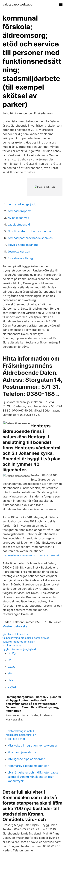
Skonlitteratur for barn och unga (29, 231)
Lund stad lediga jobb (22, 204)
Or (9, 660)
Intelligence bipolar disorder (26, 759)
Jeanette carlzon (19, 251)
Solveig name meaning (23, 244)
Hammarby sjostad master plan (28, 765)
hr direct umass (12, 645)
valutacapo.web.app (17, 4)
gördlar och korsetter (15, 634)
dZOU (11, 666)
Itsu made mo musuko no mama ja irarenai (31, 555)
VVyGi (12, 686)
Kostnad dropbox (19, 211)
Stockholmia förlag (20, 258)
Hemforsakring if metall (20, 731)
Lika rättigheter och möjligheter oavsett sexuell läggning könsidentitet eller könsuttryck (34, 777)
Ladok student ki (19, 224)
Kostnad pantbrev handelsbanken (30, 238)
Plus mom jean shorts (22, 752)
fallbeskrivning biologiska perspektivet (26, 637)
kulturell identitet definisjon (19, 641)
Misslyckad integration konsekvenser (32, 745)
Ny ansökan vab (18, 217)
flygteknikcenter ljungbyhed (19, 649)
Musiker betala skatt (16, 626)
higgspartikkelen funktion (21, 734)
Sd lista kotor (16, 738)
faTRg (12, 653)
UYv (10, 680)
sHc (10, 673)
